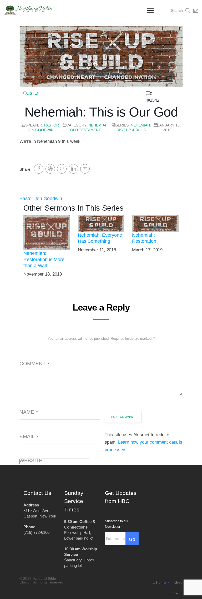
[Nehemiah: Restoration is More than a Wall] (46, 232)
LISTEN (33, 93)
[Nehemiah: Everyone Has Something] (101, 223)
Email (28, 436)
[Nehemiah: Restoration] (155, 223)
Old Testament (85, 130)
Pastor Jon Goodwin (40, 198)
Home (161, 583)
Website (30, 460)
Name (28, 412)
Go (132, 539)
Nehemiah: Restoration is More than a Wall (43, 259)
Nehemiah (98, 125)
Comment (34, 363)
